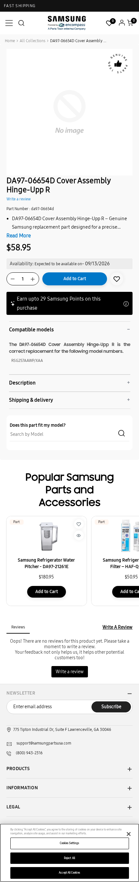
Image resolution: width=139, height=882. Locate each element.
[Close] (129, 834)
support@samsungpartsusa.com (43, 743)
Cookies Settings (69, 843)
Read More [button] (18, 235)
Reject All (69, 858)
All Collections (32, 41)
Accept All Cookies (69, 872)
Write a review (18, 199)
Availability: (22, 264)
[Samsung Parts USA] (67, 23)
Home (10, 41)
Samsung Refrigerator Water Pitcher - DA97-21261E (46, 563)
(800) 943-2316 (29, 753)
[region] (69, 853)
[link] (116, 278)
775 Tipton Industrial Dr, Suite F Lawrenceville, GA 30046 (62, 729)
